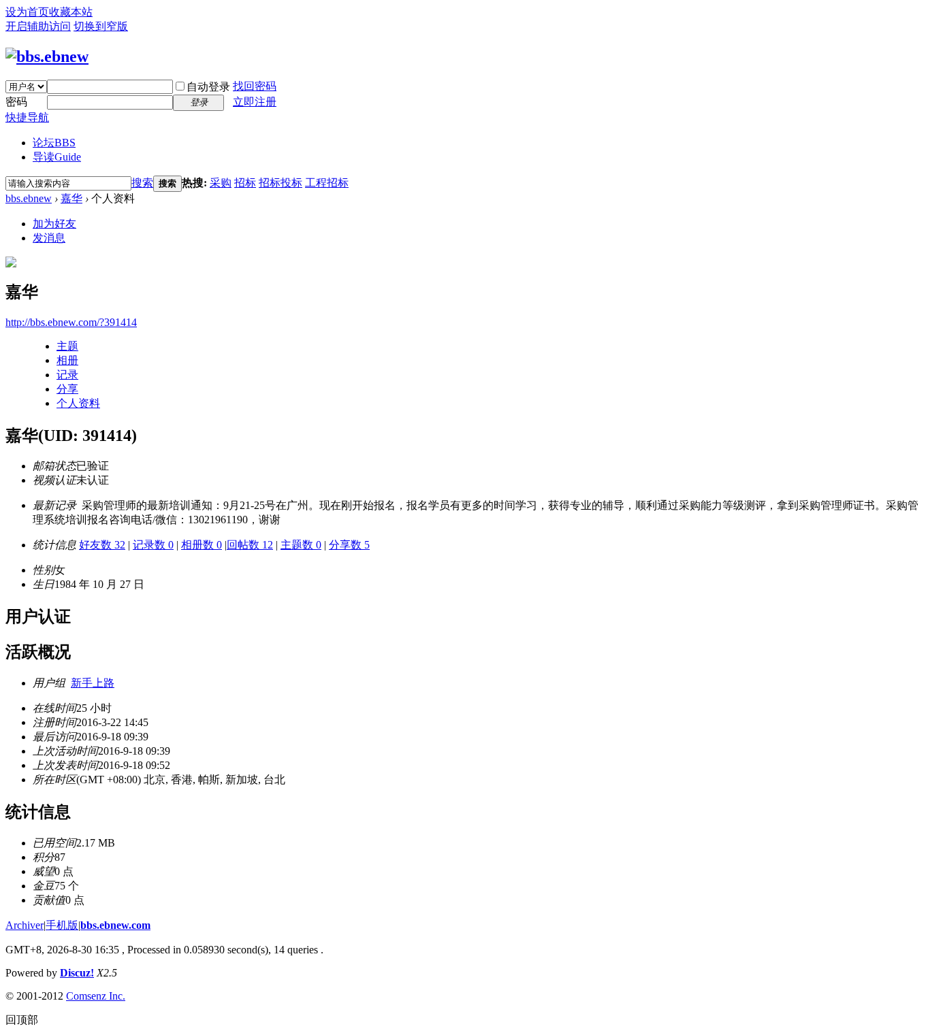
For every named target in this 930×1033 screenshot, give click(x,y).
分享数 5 (349, 545)
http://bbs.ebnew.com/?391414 (71, 322)
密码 (16, 102)
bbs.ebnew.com (115, 925)
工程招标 (327, 182)
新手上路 (92, 683)
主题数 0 (300, 545)
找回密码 (254, 86)
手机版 (62, 925)
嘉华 (71, 198)
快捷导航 (27, 117)
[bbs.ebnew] (47, 56)
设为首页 (27, 12)
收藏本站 (71, 12)
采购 (220, 182)
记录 (67, 374)
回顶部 (21, 1020)
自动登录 (208, 87)
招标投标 (280, 182)
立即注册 (254, 102)
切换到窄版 (101, 26)
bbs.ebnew (28, 198)
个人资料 (78, 403)
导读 (57, 157)
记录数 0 (153, 545)
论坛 (54, 142)
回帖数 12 (250, 545)
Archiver (24, 925)
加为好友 (54, 223)
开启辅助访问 (38, 26)
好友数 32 (102, 545)
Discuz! (77, 973)
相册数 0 (201, 545)
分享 (67, 389)
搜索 (142, 182)
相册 (67, 360)
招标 (245, 182)
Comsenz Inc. (95, 996)
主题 (67, 346)
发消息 (49, 238)
